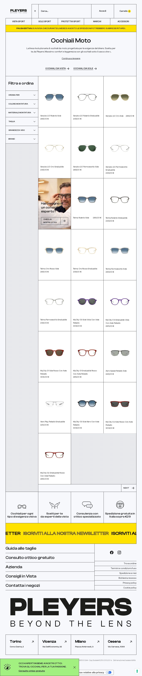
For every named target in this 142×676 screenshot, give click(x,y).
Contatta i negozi (23, 585)
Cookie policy (129, 587)
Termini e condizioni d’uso (123, 568)
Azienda (14, 566)
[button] (71, 533)
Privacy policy (129, 583)
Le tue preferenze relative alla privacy (83, 672)
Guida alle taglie (21, 548)
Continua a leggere (71, 58)
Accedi (102, 11)
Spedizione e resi (127, 573)
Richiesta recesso (127, 578)
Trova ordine (130, 563)
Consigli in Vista (21, 576)
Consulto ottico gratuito (30, 557)
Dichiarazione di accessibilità (124, 660)
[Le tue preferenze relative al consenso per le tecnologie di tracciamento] (137, 671)
